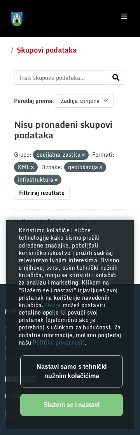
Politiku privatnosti (59, 342)
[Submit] (116, 78)
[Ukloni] (83, 155)
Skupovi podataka (47, 49)
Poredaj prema (33, 100)
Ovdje (54, 305)
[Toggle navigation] (124, 16)
